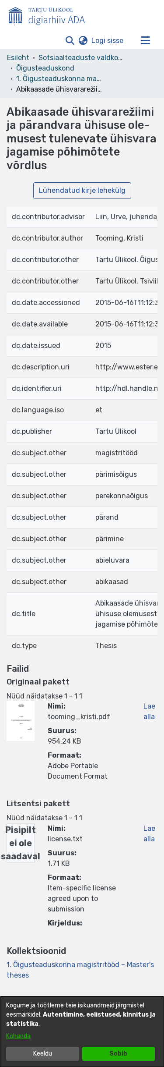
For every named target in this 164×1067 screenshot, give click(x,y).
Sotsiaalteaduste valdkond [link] (82, 57)
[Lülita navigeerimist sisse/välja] (145, 40)
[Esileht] (50, 14)
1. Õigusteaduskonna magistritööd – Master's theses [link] (60, 78)
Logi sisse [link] (107, 40)
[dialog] (82, 1031)
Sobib (118, 1053)
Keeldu (42, 1053)
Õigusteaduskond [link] (45, 68)
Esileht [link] (18, 57)
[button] (69, 40)
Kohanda (18, 1036)
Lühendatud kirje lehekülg (82, 190)
